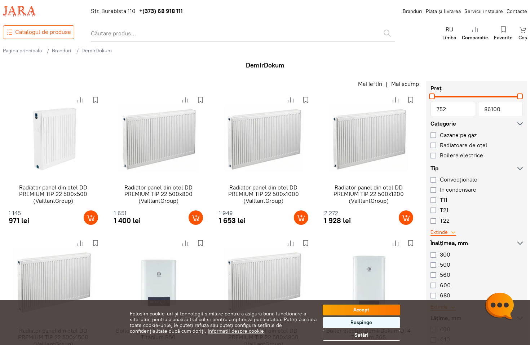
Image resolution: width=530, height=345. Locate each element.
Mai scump (405, 84)
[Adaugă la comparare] (80, 100)
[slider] (432, 96)
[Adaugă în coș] (91, 217)
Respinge (361, 322)
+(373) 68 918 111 (161, 11)
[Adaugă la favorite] (95, 100)
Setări (361, 335)
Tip (434, 168)
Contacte (517, 11)
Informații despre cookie (236, 331)
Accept (361, 310)
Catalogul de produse (43, 32)
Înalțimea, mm (449, 243)
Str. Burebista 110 (113, 11)
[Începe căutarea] (387, 33)
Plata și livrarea (443, 11)
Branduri (412, 11)
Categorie (443, 124)
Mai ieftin (370, 84)
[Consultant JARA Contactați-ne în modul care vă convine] (499, 307)
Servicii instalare (483, 11)
